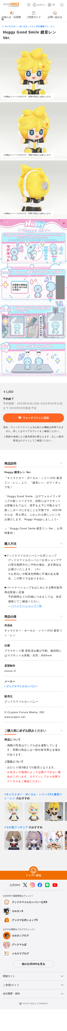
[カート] (29, 5)
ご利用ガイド (11, 985)
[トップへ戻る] (33, 870)
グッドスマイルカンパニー (22, 686)
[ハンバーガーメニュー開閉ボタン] (62, 5)
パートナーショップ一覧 (26, 605)
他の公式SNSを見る (33, 963)
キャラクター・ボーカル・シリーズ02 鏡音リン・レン (30, 26)
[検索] (23, 5)
